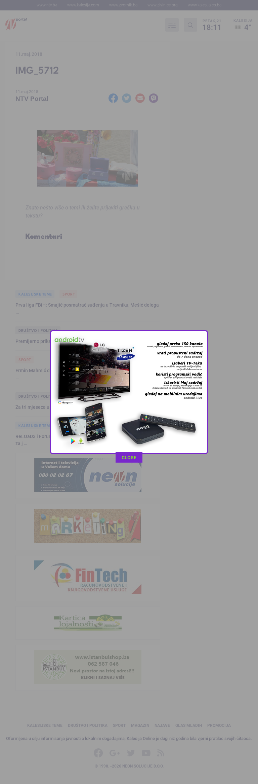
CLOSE (129, 457)
